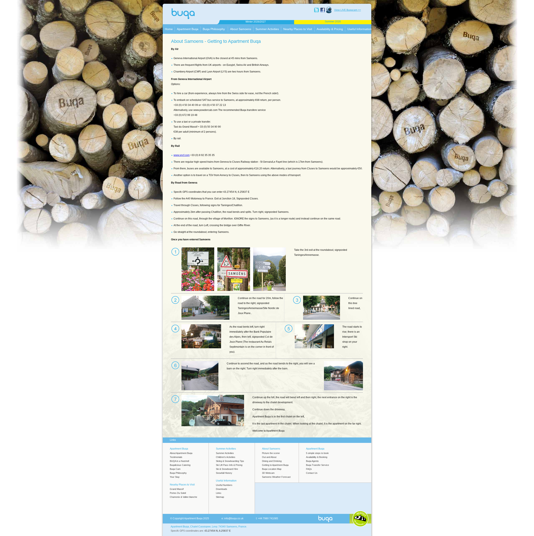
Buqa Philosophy (178, 473)
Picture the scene (271, 453)
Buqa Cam (175, 469)
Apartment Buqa (190, 15)
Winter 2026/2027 (256, 21)
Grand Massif (177, 489)
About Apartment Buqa (181, 453)
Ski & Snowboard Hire (227, 469)
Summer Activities (225, 453)
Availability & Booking (316, 457)
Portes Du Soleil (178, 493)
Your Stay (175, 477)
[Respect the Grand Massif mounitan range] (360, 519)
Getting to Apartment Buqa (275, 465)
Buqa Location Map (271, 469)
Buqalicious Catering (180, 465)
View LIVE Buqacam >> (347, 10)
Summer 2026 (333, 21)
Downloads (221, 489)
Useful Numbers (224, 485)
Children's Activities (225, 457)
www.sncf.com (182, 155)
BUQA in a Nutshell (179, 461)
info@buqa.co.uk (233, 518)
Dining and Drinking (272, 461)
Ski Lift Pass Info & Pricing (229, 465)
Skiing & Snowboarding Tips (230, 461)
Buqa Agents (312, 461)
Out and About (269, 457)
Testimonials (176, 457)
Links (218, 493)
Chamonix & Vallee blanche (183, 497)
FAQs (309, 469)
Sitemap (220, 497)
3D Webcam (268, 473)
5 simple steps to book (317, 453)
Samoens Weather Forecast (276, 477)
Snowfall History (224, 473)
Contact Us (311, 473)
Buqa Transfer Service (317, 465)
